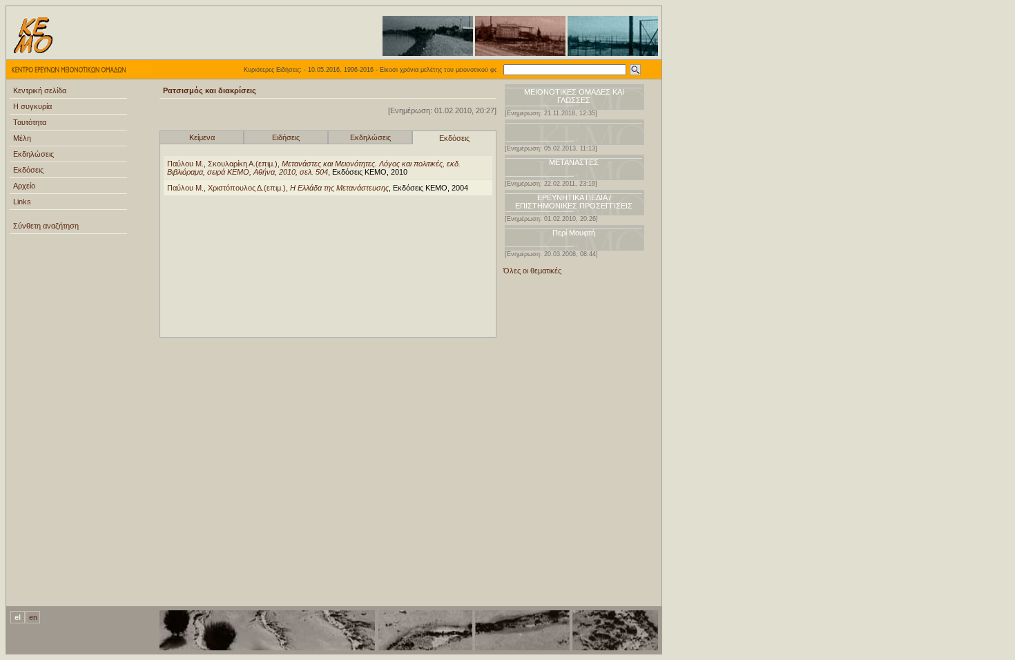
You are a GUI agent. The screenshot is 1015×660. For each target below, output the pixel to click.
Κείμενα (202, 137)
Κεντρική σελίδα (39, 90)
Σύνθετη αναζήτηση (46, 226)
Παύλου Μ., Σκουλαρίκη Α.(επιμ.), (314, 167)
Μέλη (22, 138)
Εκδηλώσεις (33, 154)
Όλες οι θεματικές (532, 270)
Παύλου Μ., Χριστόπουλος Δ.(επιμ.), (278, 188)
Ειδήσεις (286, 137)
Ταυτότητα (29, 122)
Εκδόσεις (28, 170)
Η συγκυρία (32, 106)
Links (22, 201)
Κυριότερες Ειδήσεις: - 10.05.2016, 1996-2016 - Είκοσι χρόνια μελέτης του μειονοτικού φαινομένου (375, 69)
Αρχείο (24, 186)
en (33, 617)
